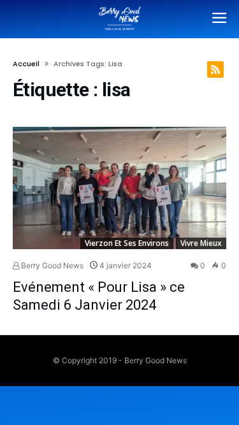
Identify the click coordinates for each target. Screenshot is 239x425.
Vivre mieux (201, 243)
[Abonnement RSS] (215, 69)
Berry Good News (51, 265)
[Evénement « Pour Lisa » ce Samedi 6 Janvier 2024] (119, 188)
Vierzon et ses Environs (127, 243)
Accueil (26, 64)
